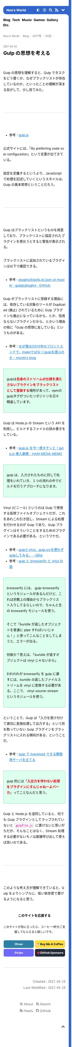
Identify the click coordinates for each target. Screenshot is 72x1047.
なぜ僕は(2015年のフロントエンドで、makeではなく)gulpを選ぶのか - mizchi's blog (36, 352)
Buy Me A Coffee (51, 944)
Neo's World (16, 10)
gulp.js (24, 135)
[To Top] (63, 1027)
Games (39, 20)
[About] (44, 11)
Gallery (52, 20)
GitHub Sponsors (51, 952)
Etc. (6, 25)
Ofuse (19, 944)
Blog (6, 20)
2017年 (37, 36)
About (28, 1004)
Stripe (19, 952)
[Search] (50, 11)
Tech (16, 20)
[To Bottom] (63, 11)
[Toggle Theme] (38, 11)
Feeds (28, 1011)
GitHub (45, 1011)
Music (27, 20)
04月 (48, 36)
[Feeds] (56, 11)
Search (45, 1004)
